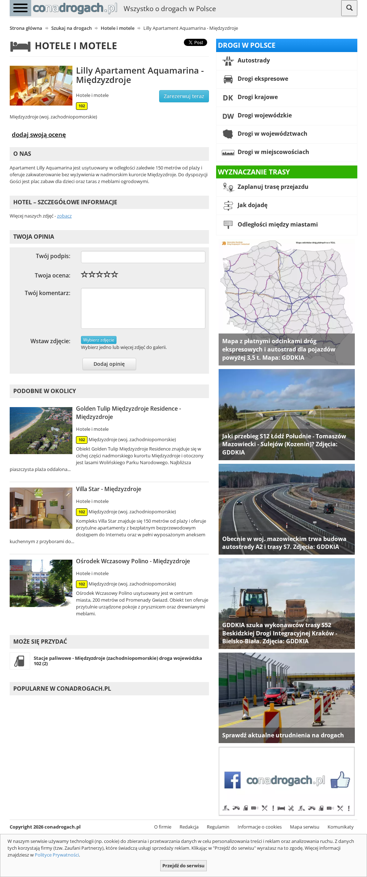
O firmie (162, 827)
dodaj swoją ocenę (39, 134)
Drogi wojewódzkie (264, 115)
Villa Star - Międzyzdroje (108, 489)
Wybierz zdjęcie (98, 340)
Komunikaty (341, 827)
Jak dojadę (251, 205)
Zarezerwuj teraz (184, 96)
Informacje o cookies (260, 827)
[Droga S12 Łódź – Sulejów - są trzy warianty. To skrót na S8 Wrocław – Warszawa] (287, 414)
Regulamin (218, 827)
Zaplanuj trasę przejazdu (272, 187)
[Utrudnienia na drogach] (287, 697)
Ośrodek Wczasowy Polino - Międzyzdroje (133, 561)
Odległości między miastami (277, 225)
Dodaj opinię (109, 363)
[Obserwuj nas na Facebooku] (287, 781)
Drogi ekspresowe (262, 79)
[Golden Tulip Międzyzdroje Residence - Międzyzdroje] (41, 430)
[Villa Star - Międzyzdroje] (41, 508)
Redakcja (189, 827)
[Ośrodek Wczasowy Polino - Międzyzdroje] (41, 583)
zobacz (64, 216)
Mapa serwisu (304, 827)
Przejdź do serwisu (183, 865)
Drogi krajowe (257, 97)
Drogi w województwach (272, 133)
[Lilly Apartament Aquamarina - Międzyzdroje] (41, 86)
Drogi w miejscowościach (272, 152)
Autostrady (253, 60)
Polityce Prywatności (57, 855)
